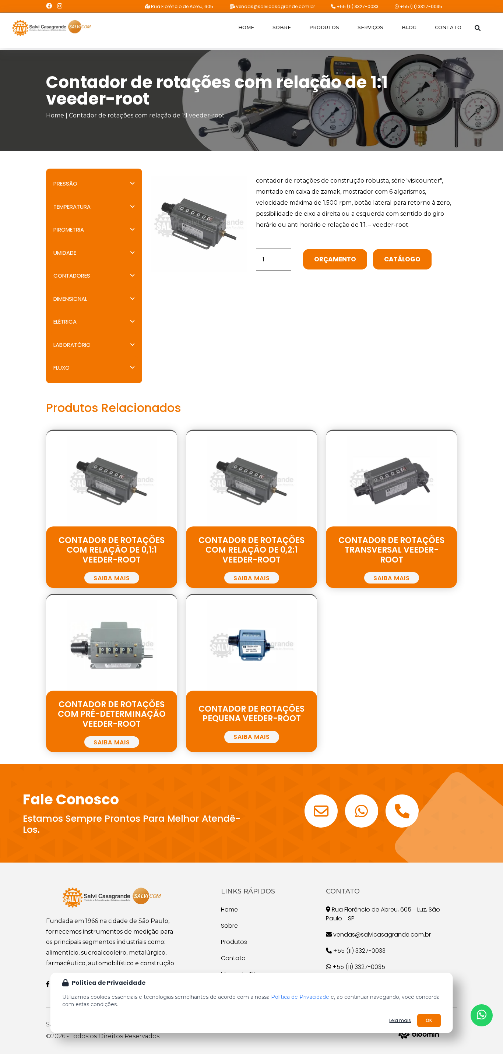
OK (429, 1020)
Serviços (370, 27)
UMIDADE (64, 253)
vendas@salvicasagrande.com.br (275, 6)
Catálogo (402, 259)
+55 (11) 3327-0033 (357, 6)
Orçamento (335, 259)
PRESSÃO (65, 183)
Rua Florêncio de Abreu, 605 (181, 6)
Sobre (281, 27)
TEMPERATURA (72, 207)
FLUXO (61, 367)
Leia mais (400, 1020)
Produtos (324, 27)
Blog (409, 27)
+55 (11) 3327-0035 (420, 6)
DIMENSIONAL (70, 299)
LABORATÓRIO (72, 345)
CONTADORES (71, 275)
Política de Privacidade (300, 997)
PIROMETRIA (68, 229)
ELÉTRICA (65, 321)
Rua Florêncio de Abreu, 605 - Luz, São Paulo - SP (383, 914)
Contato (448, 27)
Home (246, 27)
